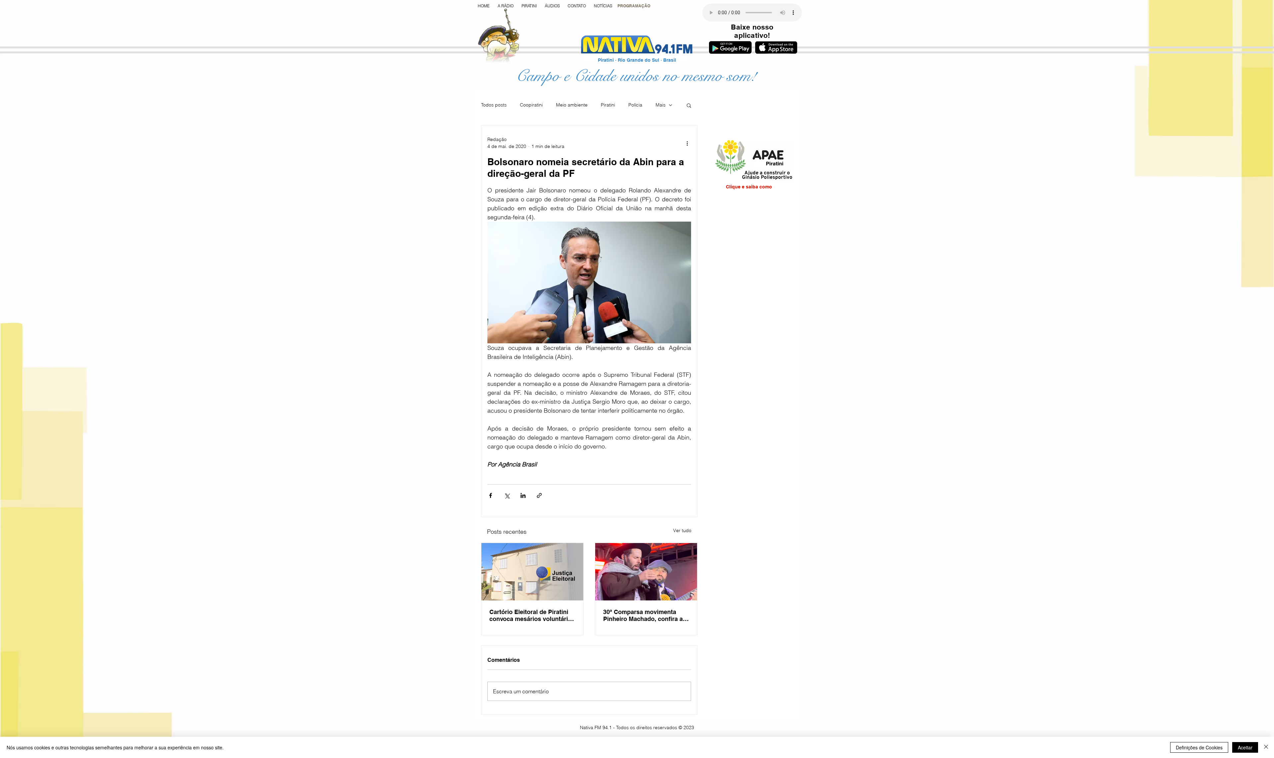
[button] (633, 5)
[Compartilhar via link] (539, 495)
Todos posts (494, 105)
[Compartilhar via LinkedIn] (523, 495)
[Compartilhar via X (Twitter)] (507, 495)
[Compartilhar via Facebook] (490, 495)
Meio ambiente (572, 105)
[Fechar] (1266, 747)
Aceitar (1245, 747)
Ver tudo (682, 530)
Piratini (608, 105)
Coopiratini (531, 105)
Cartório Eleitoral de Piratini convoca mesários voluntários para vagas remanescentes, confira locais (532, 615)
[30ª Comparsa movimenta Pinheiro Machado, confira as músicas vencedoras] (646, 571)
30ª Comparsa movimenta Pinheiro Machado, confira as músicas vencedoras (644, 615)
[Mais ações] (687, 143)
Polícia (635, 105)
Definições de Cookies (1199, 747)
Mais (661, 105)
